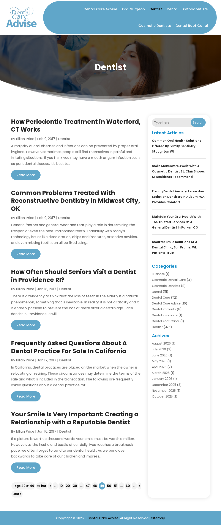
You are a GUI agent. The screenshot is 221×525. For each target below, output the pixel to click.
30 (75, 486)
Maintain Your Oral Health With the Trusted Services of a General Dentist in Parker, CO (176, 222)
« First (41, 486)
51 (115, 486)
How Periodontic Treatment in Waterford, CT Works (76, 126)
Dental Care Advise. (103, 518)
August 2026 (161, 343)
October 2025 (162, 396)
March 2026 (161, 373)
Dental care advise (100, 9)
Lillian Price (25, 138)
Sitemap (158, 518)
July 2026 (159, 349)
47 (88, 486)
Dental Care (161, 297)
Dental (172, 9)
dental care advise (166, 303)
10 (61, 486)
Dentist (156, 9)
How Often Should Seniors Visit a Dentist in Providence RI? (73, 276)
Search (198, 122)
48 (95, 486)
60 (128, 486)
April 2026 (159, 367)
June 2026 (159, 355)
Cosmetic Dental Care (169, 280)
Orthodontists (195, 9)
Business (158, 274)
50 (109, 486)
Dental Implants (164, 309)
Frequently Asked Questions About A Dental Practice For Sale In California (69, 347)
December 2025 (164, 385)
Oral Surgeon (133, 9)
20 (68, 486)
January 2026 (162, 379)
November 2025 (164, 390)
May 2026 (159, 361)
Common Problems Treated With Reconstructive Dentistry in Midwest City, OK (75, 201)
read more (25, 174)
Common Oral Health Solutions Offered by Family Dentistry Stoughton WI (176, 146)
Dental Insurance (165, 315)
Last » (17, 494)
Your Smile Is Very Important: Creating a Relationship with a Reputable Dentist (75, 418)
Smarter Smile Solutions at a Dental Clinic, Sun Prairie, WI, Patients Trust (174, 247)
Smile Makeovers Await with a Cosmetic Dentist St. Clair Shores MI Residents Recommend (178, 171)
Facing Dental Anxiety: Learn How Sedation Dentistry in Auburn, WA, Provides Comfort (178, 196)
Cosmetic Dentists (154, 25)
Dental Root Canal (192, 25)
